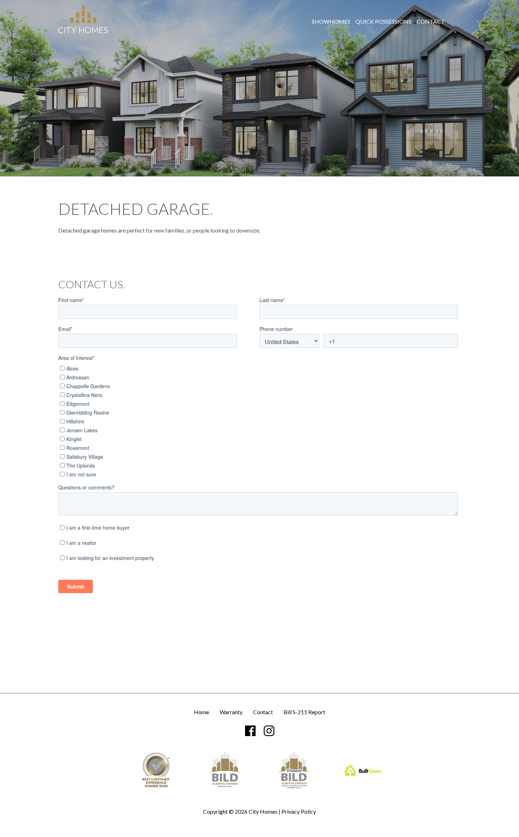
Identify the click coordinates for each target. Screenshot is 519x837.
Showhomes (331, 21)
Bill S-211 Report (304, 712)
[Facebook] (250, 730)
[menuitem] (331, 21)
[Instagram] (269, 730)
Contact (431, 21)
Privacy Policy (298, 811)
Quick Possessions (383, 21)
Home (201, 712)
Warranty (231, 712)
